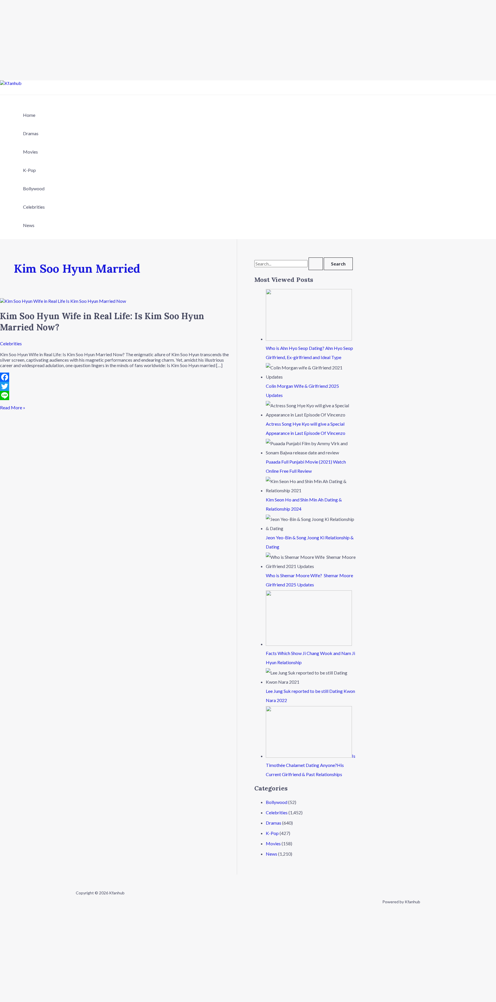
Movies (30, 151)
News (28, 225)
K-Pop (29, 170)
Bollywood (33, 188)
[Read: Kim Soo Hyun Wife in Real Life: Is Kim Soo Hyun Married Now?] (63, 301)
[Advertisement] (172, 40)
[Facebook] (118, 377)
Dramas (30, 133)
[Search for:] (289, 263)
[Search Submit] (316, 263)
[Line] (118, 395)
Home (29, 115)
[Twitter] (118, 386)
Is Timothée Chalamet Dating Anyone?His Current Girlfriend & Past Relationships (310, 765)
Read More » (12, 407)
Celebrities (34, 207)
